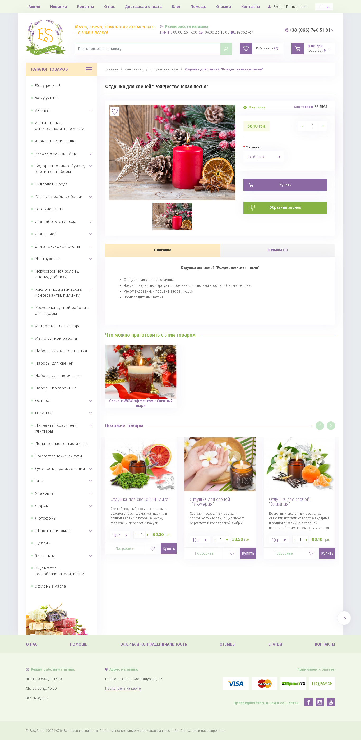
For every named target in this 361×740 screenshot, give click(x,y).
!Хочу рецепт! (47, 85)
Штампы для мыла (53, 530)
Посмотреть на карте (123, 688)
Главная (111, 69)
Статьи (275, 644)
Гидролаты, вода (51, 184)
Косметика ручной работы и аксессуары (62, 310)
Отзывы (223, 6)
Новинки (58, 6)
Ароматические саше (55, 141)
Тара (39, 481)
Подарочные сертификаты (61, 443)
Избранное (267, 48)
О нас (109, 6)
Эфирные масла (50, 586)
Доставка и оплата (143, 6)
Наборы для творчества (58, 375)
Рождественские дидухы (58, 456)
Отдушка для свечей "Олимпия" (289, 502)
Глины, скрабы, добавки (58, 196)
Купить (169, 548)
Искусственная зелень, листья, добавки (57, 274)
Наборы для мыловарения (61, 350)
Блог (176, 6)
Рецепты (85, 6)
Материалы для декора (58, 326)
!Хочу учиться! (48, 98)
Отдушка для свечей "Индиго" (140, 499)
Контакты (250, 6)
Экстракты (45, 555)
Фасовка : (253, 147)
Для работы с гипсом (55, 221)
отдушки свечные (164, 69)
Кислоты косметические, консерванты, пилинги (58, 292)
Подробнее (125, 549)
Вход (278, 6)
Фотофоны (46, 518)
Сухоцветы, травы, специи (60, 468)
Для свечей (46, 233)
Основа (42, 400)
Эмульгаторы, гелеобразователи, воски (59, 571)
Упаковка (44, 493)
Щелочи (43, 543)
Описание (163, 250)
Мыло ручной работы (56, 338)
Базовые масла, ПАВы (56, 153)
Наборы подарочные (56, 388)
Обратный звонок (285, 207)
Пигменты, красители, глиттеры (56, 428)
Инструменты (48, 258)
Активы (42, 110)
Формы (42, 505)
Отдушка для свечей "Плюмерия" (210, 502)
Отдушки (43, 413)
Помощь (198, 6)
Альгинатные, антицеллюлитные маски (59, 125)
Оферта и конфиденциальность (153, 644)
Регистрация (296, 6)
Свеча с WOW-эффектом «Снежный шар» (141, 403)
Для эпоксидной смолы (57, 246)
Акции (34, 6)
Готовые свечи (49, 209)
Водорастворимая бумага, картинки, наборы (60, 169)
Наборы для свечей (54, 363)
